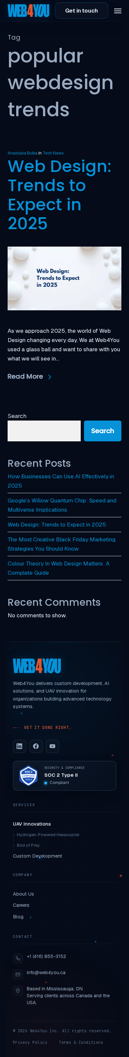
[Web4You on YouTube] (52, 746)
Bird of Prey (28, 845)
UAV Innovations (32, 824)
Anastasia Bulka (22, 153)
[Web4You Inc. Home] (37, 665)
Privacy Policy (30, 1042)
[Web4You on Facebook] (36, 746)
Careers (21, 905)
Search (17, 415)
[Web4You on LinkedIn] (19, 746)
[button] (117, 10)
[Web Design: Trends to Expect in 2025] (64, 321)
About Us (23, 894)
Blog (18, 916)
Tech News (53, 153)
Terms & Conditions (81, 1042)
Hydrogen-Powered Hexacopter (48, 834)
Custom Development (37, 856)
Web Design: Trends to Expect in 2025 (59, 194)
